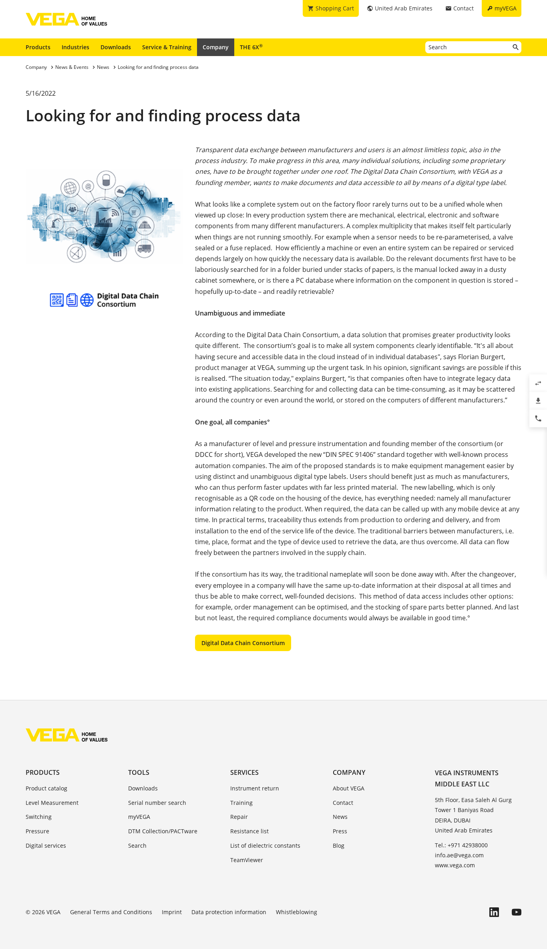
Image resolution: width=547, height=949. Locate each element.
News (340, 816)
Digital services (46, 845)
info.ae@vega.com (459, 855)
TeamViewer (246, 860)
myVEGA (139, 816)
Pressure (37, 831)
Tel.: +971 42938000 (461, 845)
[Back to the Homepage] (67, 734)
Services (244, 772)
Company (216, 47)
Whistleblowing (296, 912)
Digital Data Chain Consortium (243, 643)
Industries (75, 47)
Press (340, 831)
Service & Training (166, 47)
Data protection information (228, 912)
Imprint (172, 912)
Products (38, 47)
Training (241, 802)
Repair (239, 816)
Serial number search (157, 802)
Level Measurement (52, 802)
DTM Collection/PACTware (162, 831)
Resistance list (249, 831)
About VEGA (348, 788)
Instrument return (254, 788)
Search (137, 845)
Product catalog (46, 788)
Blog (338, 845)
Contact (343, 802)
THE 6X (251, 47)
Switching (39, 816)
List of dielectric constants (265, 845)
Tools (138, 772)
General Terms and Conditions (111, 912)
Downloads (116, 47)
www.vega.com (455, 865)
